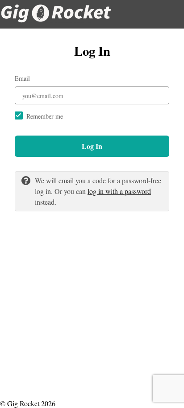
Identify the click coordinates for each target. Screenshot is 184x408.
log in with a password (119, 191)
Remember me (44, 116)
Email (22, 78)
